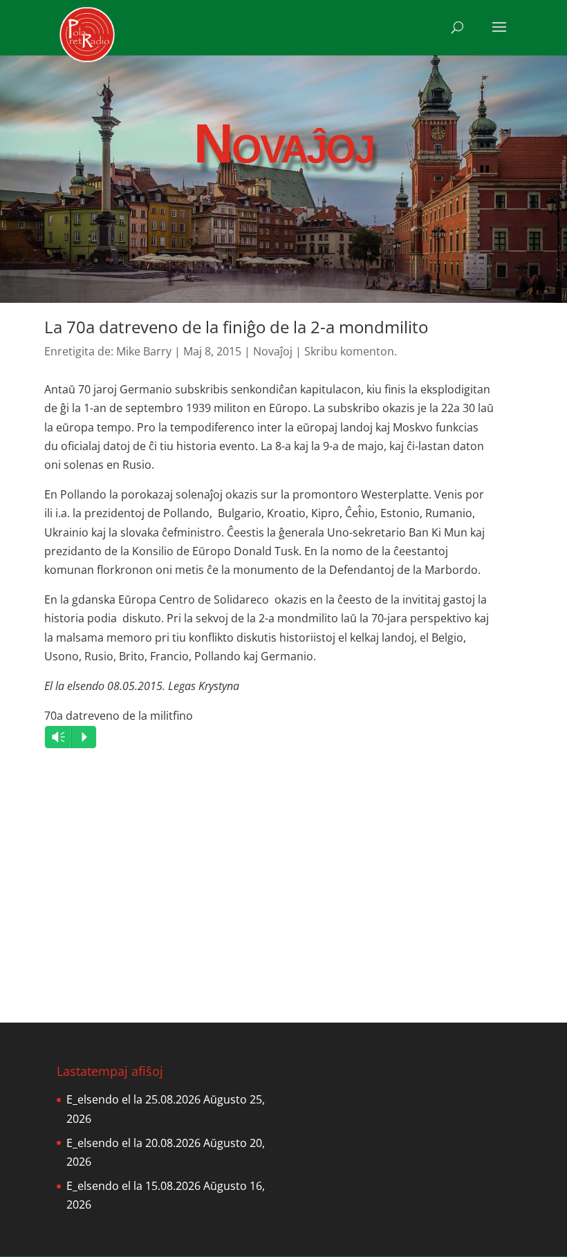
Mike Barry (143, 351)
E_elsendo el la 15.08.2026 (133, 1185)
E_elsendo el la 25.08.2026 (133, 1099)
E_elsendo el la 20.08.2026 (133, 1143)
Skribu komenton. (350, 351)
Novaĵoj (272, 351)
